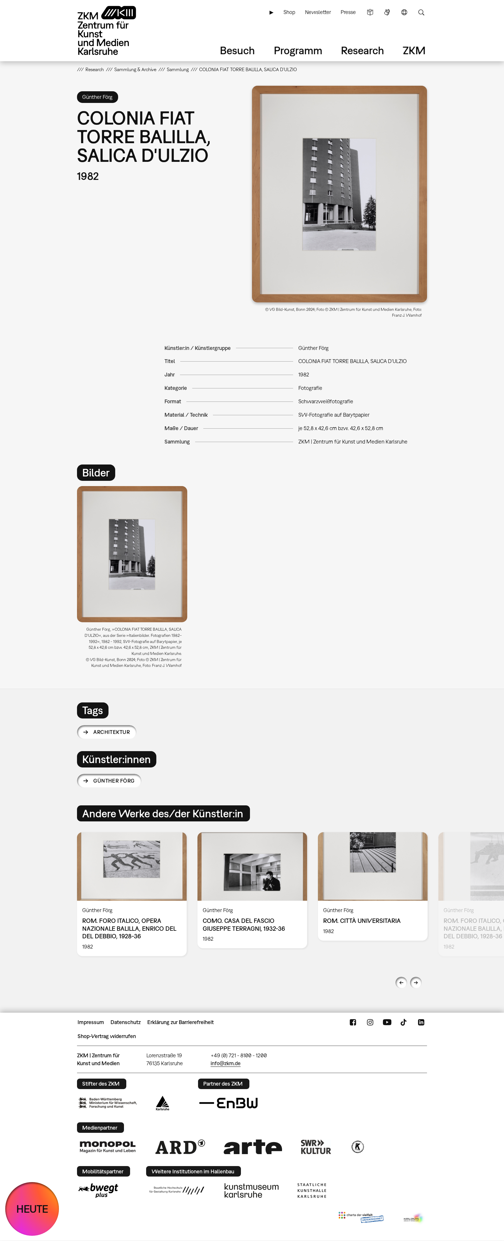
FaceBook (353, 1022)
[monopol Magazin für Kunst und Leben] (107, 1147)
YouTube (387, 1022)
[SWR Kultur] (316, 1147)
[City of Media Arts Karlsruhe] (414, 1218)
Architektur (111, 732)
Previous (401, 982)
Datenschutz (126, 1022)
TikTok (404, 1022)
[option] (134, 579)
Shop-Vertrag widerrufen (107, 1036)
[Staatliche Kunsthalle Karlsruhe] (312, 1190)
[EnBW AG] (228, 1103)
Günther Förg (114, 781)
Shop (289, 12)
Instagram (370, 1022)
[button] (339, 194)
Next (416, 982)
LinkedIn (421, 1022)
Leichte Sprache (370, 12)
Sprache (404, 12)
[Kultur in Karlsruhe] (357, 1147)
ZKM (414, 50)
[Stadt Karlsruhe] (162, 1103)
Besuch (237, 50)
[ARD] (180, 1147)
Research (362, 50)
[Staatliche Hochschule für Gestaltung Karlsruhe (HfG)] (177, 1190)
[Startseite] (115, 30)
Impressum (91, 1022)
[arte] (253, 1147)
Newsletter (318, 12)
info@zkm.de (226, 1063)
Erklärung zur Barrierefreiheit (180, 1022)
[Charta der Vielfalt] (361, 1218)
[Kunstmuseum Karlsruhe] (252, 1190)
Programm (298, 50)
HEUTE (32, 1209)
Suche (421, 12)
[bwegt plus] (98, 1190)
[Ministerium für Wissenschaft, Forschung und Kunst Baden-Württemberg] (107, 1103)
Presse (348, 12)
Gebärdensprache (387, 12)
